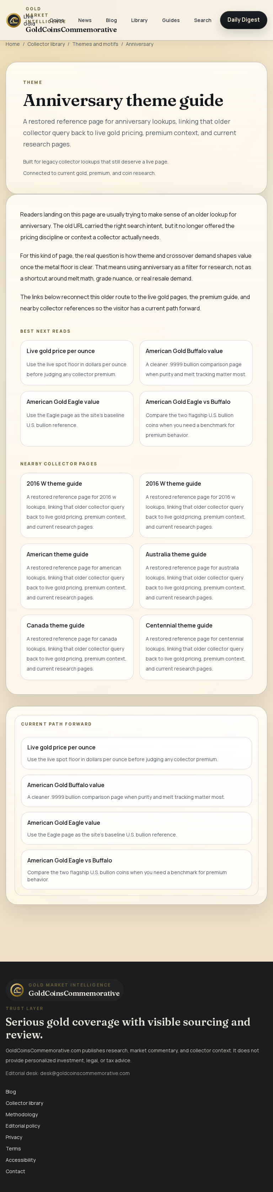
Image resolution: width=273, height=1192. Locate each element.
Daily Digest (244, 19)
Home (13, 44)
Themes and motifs (95, 44)
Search (203, 20)
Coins (56, 20)
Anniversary (139, 44)
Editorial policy (23, 1125)
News (85, 20)
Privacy (14, 1137)
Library (139, 20)
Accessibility (21, 1159)
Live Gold (29, 20)
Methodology (22, 1114)
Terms (13, 1148)
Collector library (46, 44)
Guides (171, 20)
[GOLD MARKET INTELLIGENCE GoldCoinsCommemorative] (10, 20)
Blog (111, 20)
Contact (15, 1171)
